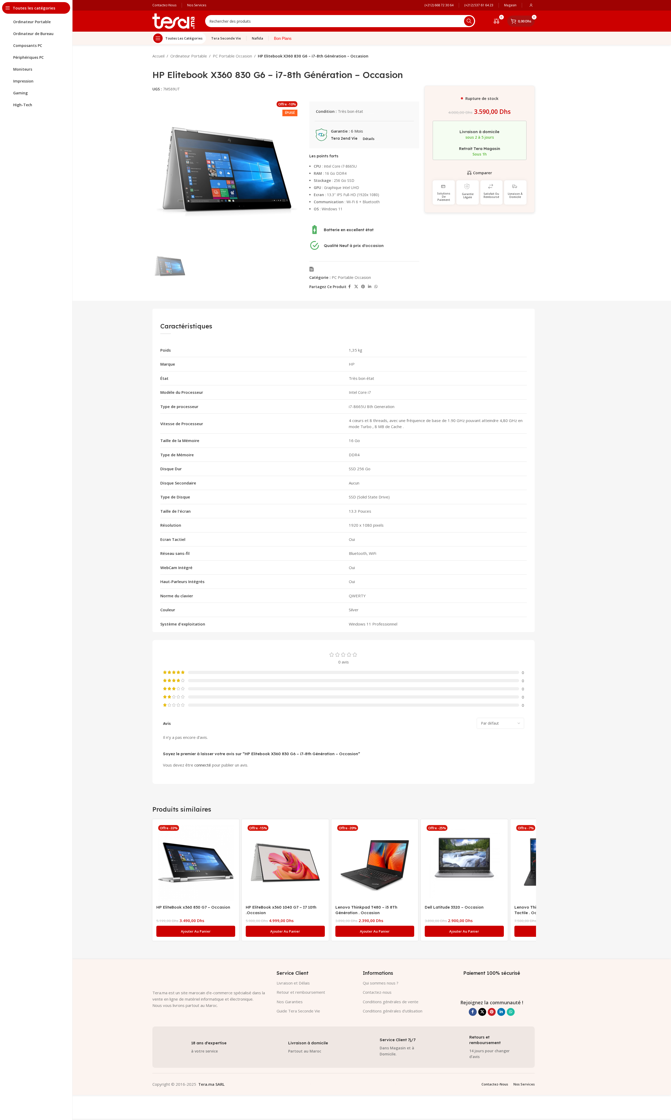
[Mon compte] (531, 5)
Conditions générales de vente (390, 1001)
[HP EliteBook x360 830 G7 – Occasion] (195, 862)
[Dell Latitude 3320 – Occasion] (464, 862)
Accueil (158, 56)
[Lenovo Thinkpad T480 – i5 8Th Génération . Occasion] (374, 862)
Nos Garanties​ (290, 1001)
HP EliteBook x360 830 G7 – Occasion (193, 907)
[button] (195, 931)
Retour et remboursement (301, 992)
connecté (202, 765)
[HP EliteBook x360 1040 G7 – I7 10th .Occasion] (285, 862)
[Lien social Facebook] (349, 286)
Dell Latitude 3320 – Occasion (454, 907)
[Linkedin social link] (369, 286)
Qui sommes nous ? (380, 983)
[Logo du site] (173, 20)
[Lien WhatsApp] (376, 286)
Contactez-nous (377, 992)
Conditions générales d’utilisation (392, 1011)
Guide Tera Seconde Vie (298, 1011)
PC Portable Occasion (232, 56)
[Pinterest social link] (363, 286)
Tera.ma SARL (211, 1084)
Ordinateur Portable (188, 56)
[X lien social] (356, 286)
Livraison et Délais (293, 983)
